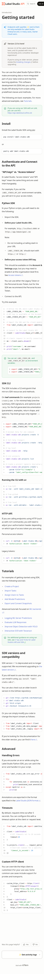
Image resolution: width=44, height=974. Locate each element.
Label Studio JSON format (27, 800)
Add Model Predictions (15, 599)
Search (32, 4)
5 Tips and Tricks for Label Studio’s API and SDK (21, 641)
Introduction (7, 12)
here (33, 739)
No (36, 944)
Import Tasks (10, 590)
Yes (27, 944)
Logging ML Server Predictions (18, 618)
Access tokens (14, 275)
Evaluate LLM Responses (15, 622)
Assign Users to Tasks (14, 595)
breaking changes (23, 62)
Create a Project (12, 586)
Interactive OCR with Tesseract (18, 630)
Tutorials (28, 101)
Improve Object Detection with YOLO (21, 626)
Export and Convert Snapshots (18, 603)
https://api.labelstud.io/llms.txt (20, 113)
